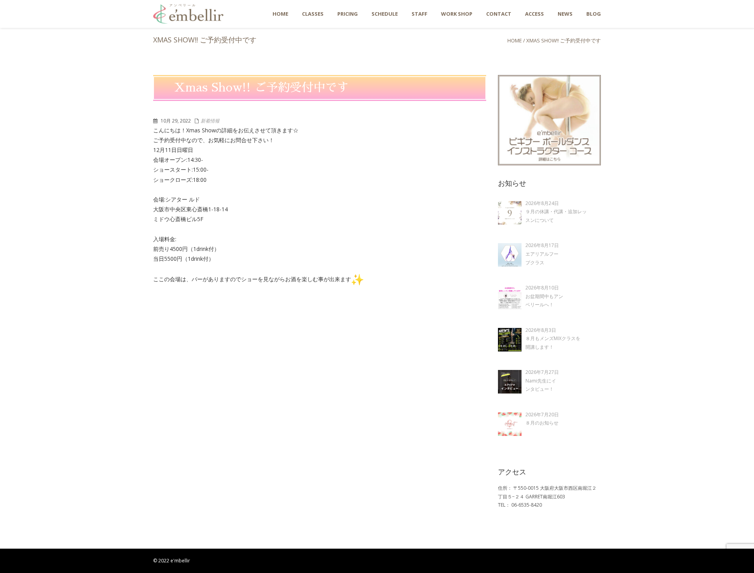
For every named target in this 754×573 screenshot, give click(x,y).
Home (514, 40)
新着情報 (210, 120)
